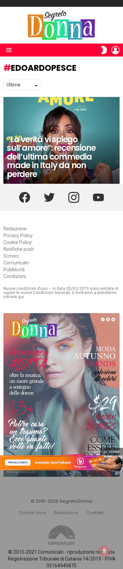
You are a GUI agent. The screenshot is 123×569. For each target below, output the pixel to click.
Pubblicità (14, 269)
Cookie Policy (17, 242)
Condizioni (14, 276)
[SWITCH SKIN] (104, 50)
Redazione (15, 228)
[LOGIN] (115, 50)
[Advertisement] (61, 519)
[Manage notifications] (104, 551)
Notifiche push (18, 249)
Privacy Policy (18, 235)
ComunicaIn (16, 262)
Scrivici (10, 256)
